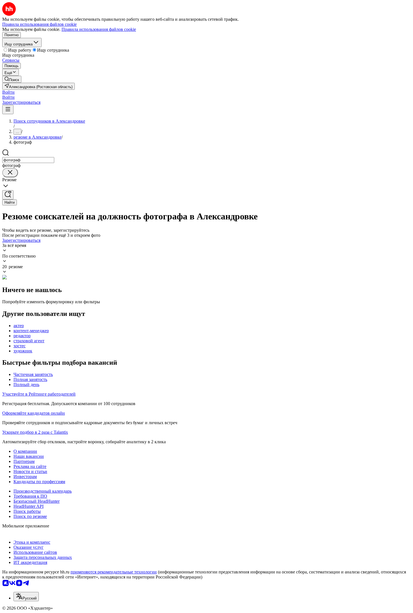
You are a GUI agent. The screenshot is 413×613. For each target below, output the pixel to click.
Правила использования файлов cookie (99, 29)
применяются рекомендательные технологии (114, 572)
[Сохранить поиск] (7, 194)
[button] (8, 92)
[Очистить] (10, 172)
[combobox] (28, 160)
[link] (11, 79)
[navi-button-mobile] (7, 109)
